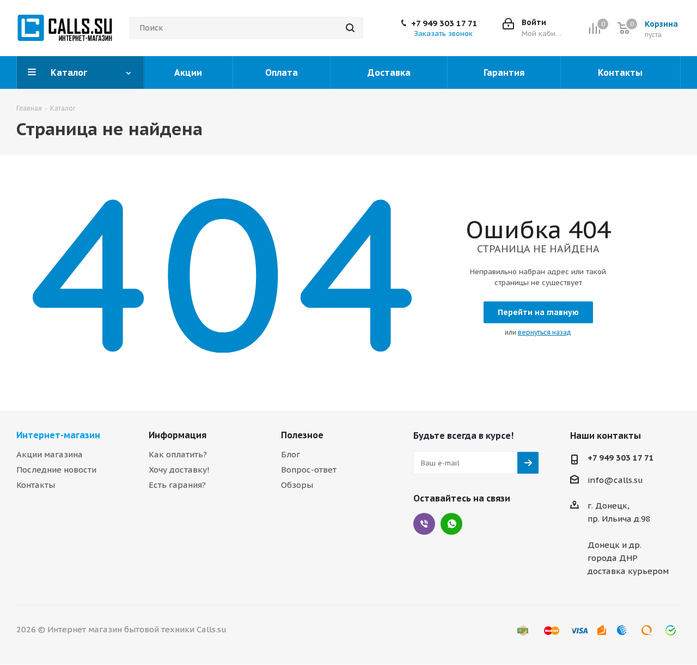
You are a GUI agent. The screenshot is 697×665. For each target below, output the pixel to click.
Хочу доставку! (179, 469)
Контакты (35, 485)
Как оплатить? (178, 454)
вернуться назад (544, 332)
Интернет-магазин (58, 435)
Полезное (302, 435)
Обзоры (297, 485)
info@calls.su (615, 480)
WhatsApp (451, 524)
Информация (177, 435)
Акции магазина (49, 454)
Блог (290, 454)
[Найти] (350, 28)
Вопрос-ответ (309, 469)
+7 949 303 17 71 (444, 23)
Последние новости (56, 469)
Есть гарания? (177, 485)
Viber (424, 524)
